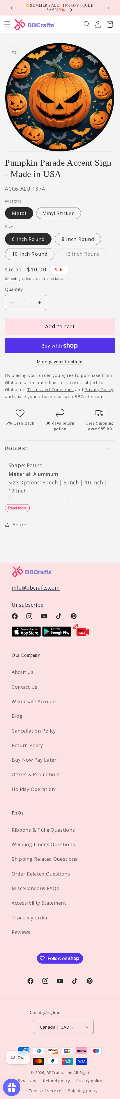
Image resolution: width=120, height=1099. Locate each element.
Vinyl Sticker (58, 213)
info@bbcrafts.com (36, 587)
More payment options (60, 361)
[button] (87, 24)
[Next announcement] (108, 7)
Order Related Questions (41, 874)
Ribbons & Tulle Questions (43, 830)
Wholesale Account (34, 701)
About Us (23, 672)
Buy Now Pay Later (34, 760)
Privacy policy (89, 1080)
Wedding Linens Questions (43, 844)
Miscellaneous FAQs (35, 888)
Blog (17, 716)
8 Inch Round (78, 239)
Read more (17, 508)
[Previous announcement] (11, 7)
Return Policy (27, 745)
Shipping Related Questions (44, 859)
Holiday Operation (33, 789)
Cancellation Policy (34, 731)
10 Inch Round (29, 254)
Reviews (21, 932)
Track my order (30, 917)
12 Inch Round (86, 255)
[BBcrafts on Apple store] (26, 634)
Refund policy (56, 1080)
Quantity (14, 289)
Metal (19, 213)
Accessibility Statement (39, 903)
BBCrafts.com (60, 1072)
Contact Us (25, 687)
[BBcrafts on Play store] (56, 634)
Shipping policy (83, 1090)
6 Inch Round (28, 239)
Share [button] (20, 524)
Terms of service (45, 1090)
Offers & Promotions (36, 774)
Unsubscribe (28, 605)
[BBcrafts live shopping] (81, 634)
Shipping (12, 278)
